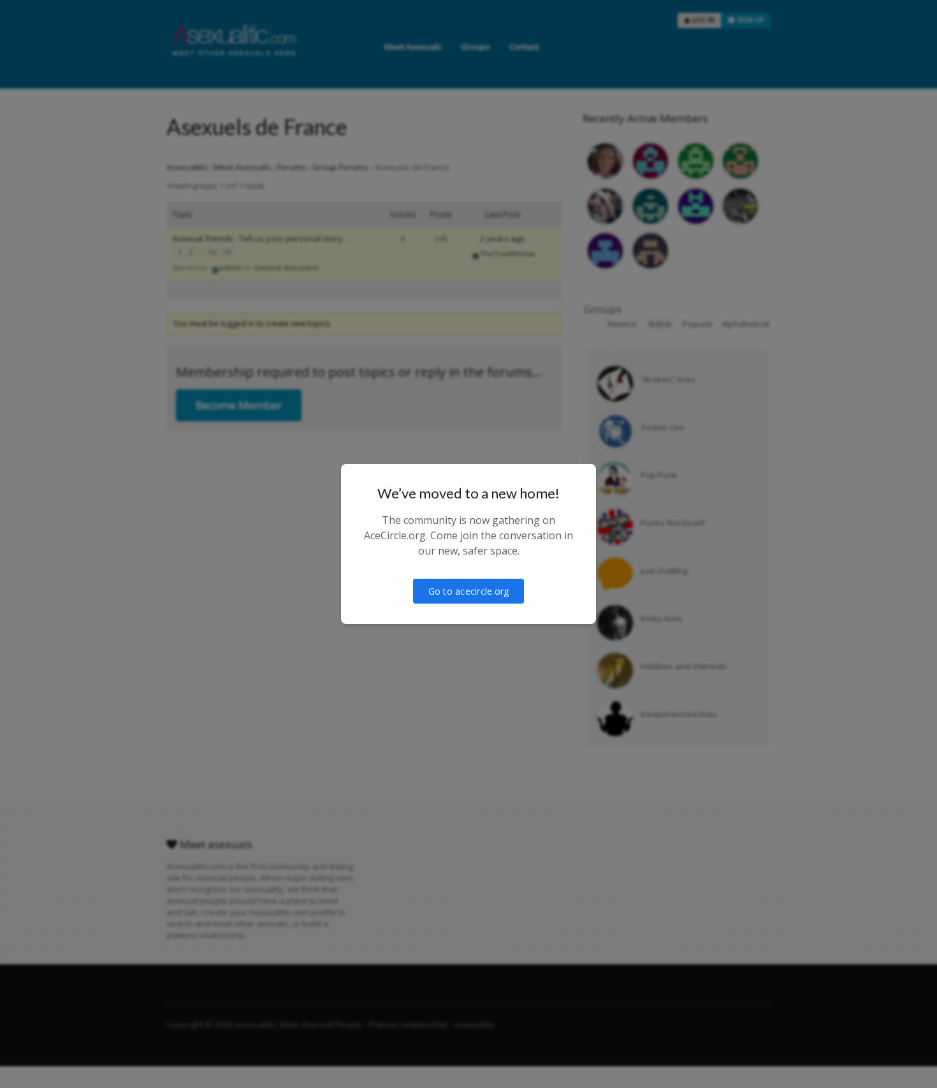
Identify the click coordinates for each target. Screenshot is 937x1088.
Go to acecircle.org (468, 591)
